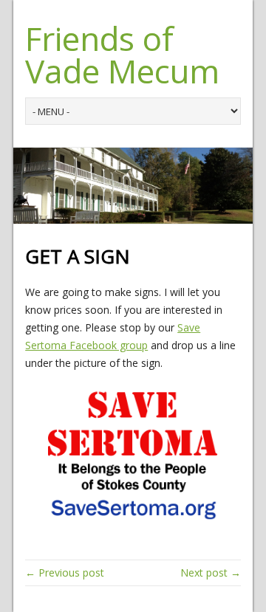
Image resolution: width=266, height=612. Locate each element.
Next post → (210, 572)
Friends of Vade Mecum (122, 54)
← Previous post (64, 572)
